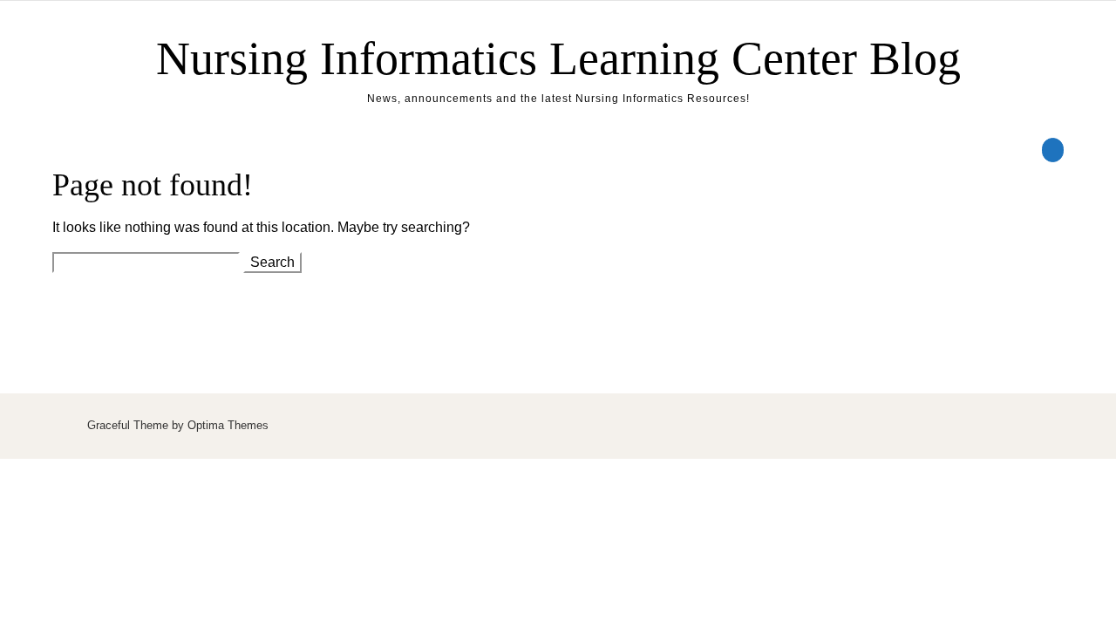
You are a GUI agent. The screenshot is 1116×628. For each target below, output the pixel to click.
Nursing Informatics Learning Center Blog (558, 58)
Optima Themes (228, 425)
